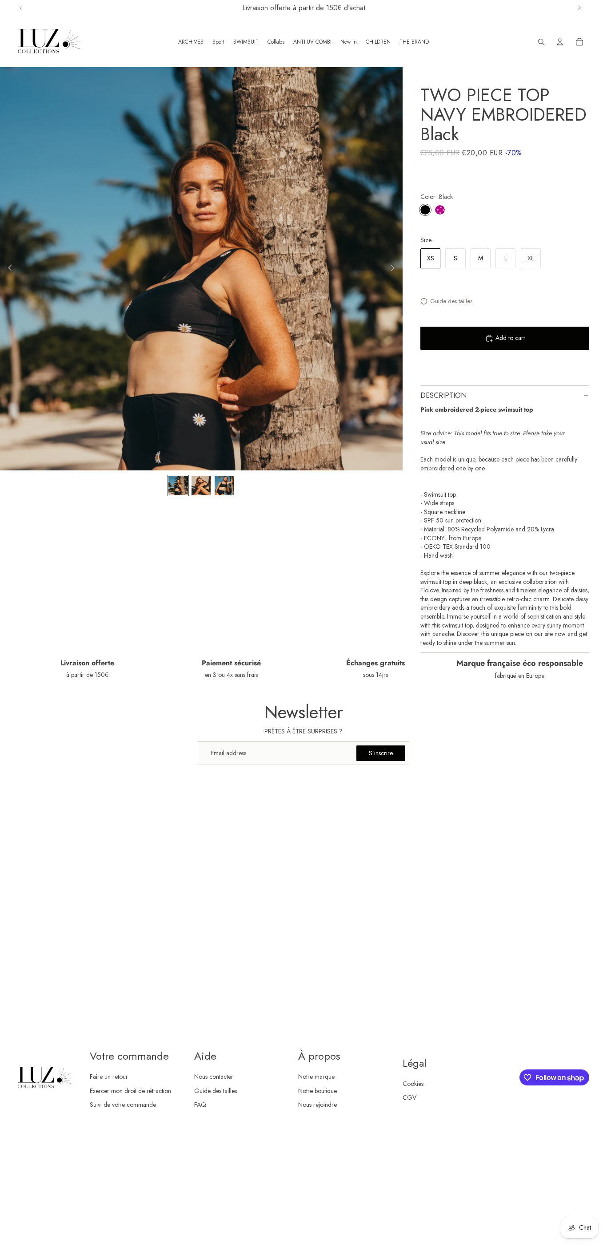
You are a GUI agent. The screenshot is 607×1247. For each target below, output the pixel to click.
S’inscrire (381, 753)
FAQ (200, 1104)
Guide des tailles (451, 301)
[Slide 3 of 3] (224, 485)
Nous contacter (213, 1076)
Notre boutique (317, 1090)
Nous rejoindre (317, 1104)
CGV (409, 1097)
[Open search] (541, 42)
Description (443, 395)
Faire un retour (109, 1076)
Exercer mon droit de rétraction (130, 1090)
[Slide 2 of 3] (201, 485)
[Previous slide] (7, 269)
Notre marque (316, 1076)
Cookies (413, 1083)
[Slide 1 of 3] (178, 485)
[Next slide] (395, 269)
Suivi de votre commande (123, 1104)
